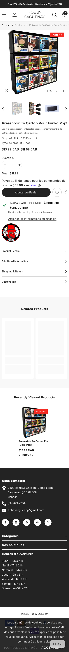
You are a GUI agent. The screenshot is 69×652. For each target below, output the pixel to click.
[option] (34, 62)
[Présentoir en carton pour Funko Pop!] (34, 422)
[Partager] (64, 192)
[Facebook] (5, 522)
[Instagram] (16, 522)
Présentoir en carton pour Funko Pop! (34, 443)
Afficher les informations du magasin (32, 218)
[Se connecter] (15, 15)
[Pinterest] (26, 522)
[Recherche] (54, 15)
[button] (57, 91)
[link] (57, 192)
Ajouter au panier (26, 192)
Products (20, 25)
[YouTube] (37, 522)
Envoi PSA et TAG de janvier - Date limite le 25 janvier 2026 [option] (34, 4)
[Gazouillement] (48, 522)
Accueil (6, 25)
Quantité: (8, 157)
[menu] (4, 14)
